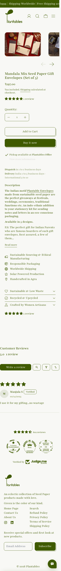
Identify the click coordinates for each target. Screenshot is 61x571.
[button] (37, 16)
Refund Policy (39, 513)
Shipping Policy (40, 526)
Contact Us (11, 513)
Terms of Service (41, 521)
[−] (9, 117)
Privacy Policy (39, 517)
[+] (25, 117)
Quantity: (11, 109)
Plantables (33, 566)
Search (34, 508)
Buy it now (30, 143)
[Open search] (37, 367)
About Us (10, 517)
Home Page (11, 508)
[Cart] (45, 16)
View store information (22, 159)
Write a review (15, 367)
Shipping (25, 89)
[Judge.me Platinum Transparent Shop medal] (13, 446)
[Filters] (46, 367)
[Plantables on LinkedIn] (12, 522)
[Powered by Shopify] (29, 16)
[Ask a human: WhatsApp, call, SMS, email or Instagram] (52, 564)
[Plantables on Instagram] (5, 522)
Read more (11, 244)
